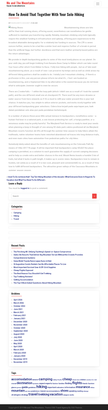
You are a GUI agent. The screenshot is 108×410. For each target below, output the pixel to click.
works (72, 395)
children (83, 380)
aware (35, 379)
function (91, 383)
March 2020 (19, 350)
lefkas (92, 387)
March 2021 (19, 312)
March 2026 (19, 303)
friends (85, 383)
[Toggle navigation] (97, 3)
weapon (66, 395)
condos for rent (91, 380)
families (61, 383)
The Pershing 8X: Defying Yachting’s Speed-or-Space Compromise (42, 252)
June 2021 (18, 309)
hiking (41, 386)
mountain (18, 390)
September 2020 (21, 331)
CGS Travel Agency (59, 408)
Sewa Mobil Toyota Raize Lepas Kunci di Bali (32, 261)
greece (19, 387)
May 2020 (18, 343)
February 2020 (20, 353)
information (70, 387)
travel (33, 394)
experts (48, 383)
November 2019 (20, 362)
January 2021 (19, 318)
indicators (60, 387)
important (51, 387)
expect (42, 383)
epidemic (36, 383)
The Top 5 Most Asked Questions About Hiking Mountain (37, 283)
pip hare (28, 391)
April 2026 (18, 300)
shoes (64, 390)
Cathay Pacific (57, 380)
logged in (25, 188)
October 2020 (19, 328)
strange (85, 391)
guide (25, 387)
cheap (67, 379)
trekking (43, 394)
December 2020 (20, 322)
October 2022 (19, 306)
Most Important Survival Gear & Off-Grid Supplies (35, 267)
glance (13, 387)
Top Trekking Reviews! (23, 277)
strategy (24, 395)
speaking (73, 391)
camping (45, 379)
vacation (56, 394)
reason (43, 391)
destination (24, 383)
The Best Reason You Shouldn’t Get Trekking (32, 273)
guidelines (32, 387)
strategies (16, 395)
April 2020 (18, 346)
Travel (16, 219)
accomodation (21, 379)
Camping (17, 213)
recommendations (53, 391)
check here (76, 380)
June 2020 (18, 340)
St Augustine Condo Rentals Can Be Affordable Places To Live (40, 264)
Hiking (16, 216)
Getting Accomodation (23, 280)
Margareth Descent (20, 23)
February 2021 (20, 315)
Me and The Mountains (34, 408)
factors (55, 383)
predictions (35, 391)
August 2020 (19, 334)
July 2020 (18, 337)
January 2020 (19, 356)
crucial (13, 383)
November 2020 (20, 325)
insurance (83, 387)
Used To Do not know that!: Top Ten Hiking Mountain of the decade (36, 177)
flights (77, 383)
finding (68, 383)
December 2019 (20, 359)
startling (80, 391)
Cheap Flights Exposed (23, 270)
